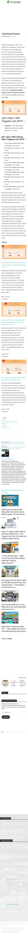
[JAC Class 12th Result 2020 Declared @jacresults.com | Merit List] (14, 373)
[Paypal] (15, 915)
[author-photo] (5, 456)
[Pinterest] (10, 40)
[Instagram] (6, 486)
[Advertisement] (14, 19)
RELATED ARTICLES (8, 490)
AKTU (3, 600)
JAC (4, 419)
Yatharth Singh (6, 36)
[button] (2, 2)
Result (4, 423)
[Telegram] (21, 40)
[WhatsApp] (13, 40)
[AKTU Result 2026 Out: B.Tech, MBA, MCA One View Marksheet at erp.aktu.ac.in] (14, 595)
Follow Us (4, 693)
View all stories (22, 677)
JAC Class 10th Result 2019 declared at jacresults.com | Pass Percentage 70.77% (14, 265)
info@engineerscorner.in (12, 904)
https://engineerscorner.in (8, 459)
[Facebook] (3, 40)
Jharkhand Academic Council (10, 421)
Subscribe (5, 717)
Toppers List (6, 427)
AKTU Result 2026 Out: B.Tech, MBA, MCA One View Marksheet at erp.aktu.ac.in (14, 607)
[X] (6, 40)
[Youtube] (23, 915)
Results (5, 425)
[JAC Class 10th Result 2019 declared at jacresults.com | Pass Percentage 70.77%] (14, 258)
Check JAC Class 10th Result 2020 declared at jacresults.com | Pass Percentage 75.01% (13, 322)
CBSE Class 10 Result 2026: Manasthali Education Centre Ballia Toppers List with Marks (13, 512)
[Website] (15, 486)
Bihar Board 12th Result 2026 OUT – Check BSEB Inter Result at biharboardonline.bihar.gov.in (14, 629)
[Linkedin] (17, 40)
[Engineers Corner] (14, 879)
